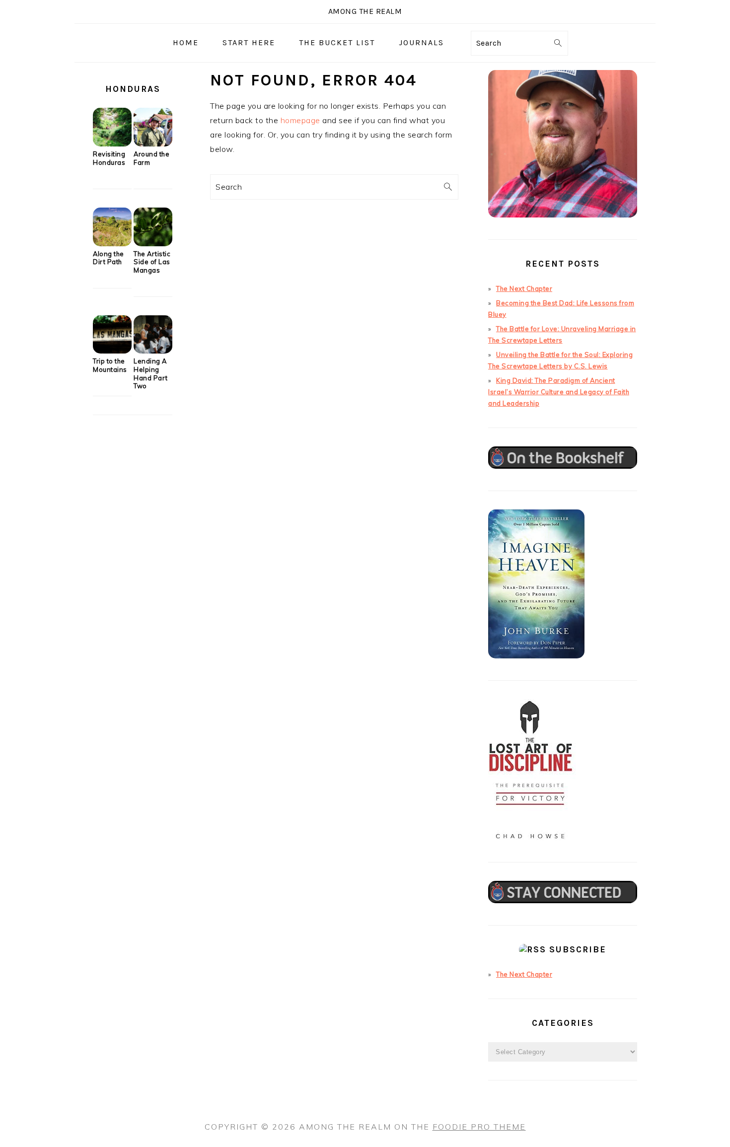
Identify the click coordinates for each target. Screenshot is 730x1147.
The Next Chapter (524, 288)
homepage (300, 120)
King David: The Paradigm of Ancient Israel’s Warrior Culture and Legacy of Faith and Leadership (558, 391)
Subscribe (577, 949)
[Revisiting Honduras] (112, 144)
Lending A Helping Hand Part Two (151, 373)
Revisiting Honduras (109, 158)
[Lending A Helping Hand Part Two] (153, 351)
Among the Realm (365, 11)
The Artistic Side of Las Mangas (152, 262)
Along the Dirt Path (108, 258)
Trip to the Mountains (110, 365)
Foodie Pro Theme (479, 1127)
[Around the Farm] (153, 144)
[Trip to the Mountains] (112, 351)
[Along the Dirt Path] (112, 244)
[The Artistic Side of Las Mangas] (153, 244)
